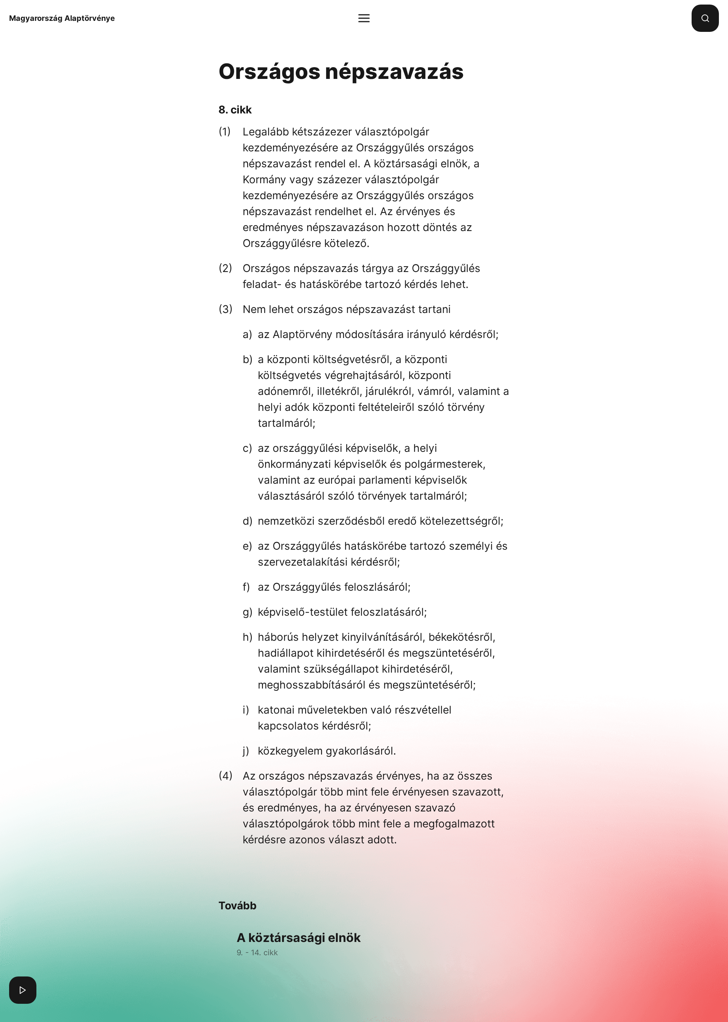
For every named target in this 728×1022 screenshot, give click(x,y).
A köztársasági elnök (299, 943)
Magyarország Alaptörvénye (62, 18)
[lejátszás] (22, 990)
